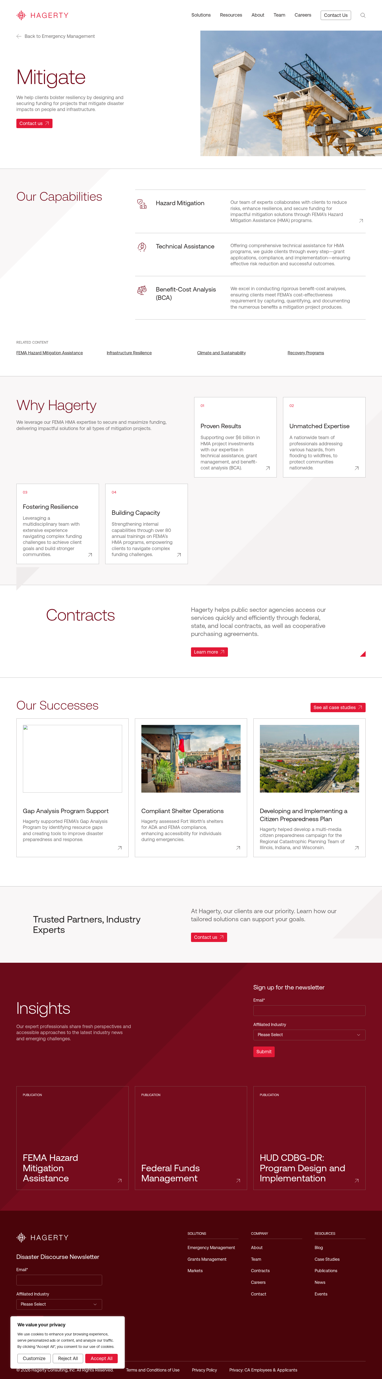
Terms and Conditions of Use (153, 1370)
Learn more (206, 652)
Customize (34, 1358)
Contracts (260, 1270)
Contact (258, 1294)
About (258, 15)
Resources (231, 15)
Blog (319, 1247)
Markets (195, 1270)
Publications (326, 1270)
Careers (303, 15)
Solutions (201, 15)
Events (321, 1294)
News (320, 1282)
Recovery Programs (306, 352)
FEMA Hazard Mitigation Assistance (49, 352)
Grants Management (207, 1259)
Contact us (31, 123)
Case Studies (327, 1259)
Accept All (102, 1358)
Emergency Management (211, 1247)
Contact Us (336, 15)
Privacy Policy (204, 1370)
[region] (67, 1342)
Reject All (68, 1358)
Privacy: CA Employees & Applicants (263, 1370)
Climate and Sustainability (221, 352)
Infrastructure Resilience (129, 352)
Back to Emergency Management (60, 36)
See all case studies (335, 707)
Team (279, 15)
